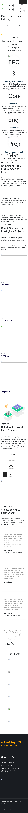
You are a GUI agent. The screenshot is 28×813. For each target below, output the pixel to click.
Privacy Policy (8, 810)
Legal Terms (17, 810)
